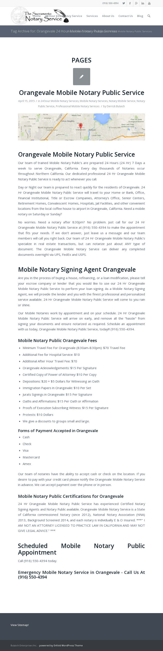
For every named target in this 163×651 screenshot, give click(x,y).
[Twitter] (124, 3)
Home (87, 31)
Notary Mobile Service (122, 101)
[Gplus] (136, 3)
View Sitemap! (20, 625)
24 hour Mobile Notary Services (60, 101)
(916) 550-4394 (110, 3)
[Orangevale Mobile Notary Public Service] (81, 76)
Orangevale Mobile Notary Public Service (81, 92)
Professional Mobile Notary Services (77, 106)
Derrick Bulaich (116, 106)
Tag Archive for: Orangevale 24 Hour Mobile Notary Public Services (64, 31)
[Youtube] (149, 3)
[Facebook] (130, 3)
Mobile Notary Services (94, 101)
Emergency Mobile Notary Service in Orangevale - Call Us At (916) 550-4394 (81, 574)
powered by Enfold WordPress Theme (61, 645)
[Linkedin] (143, 3)
